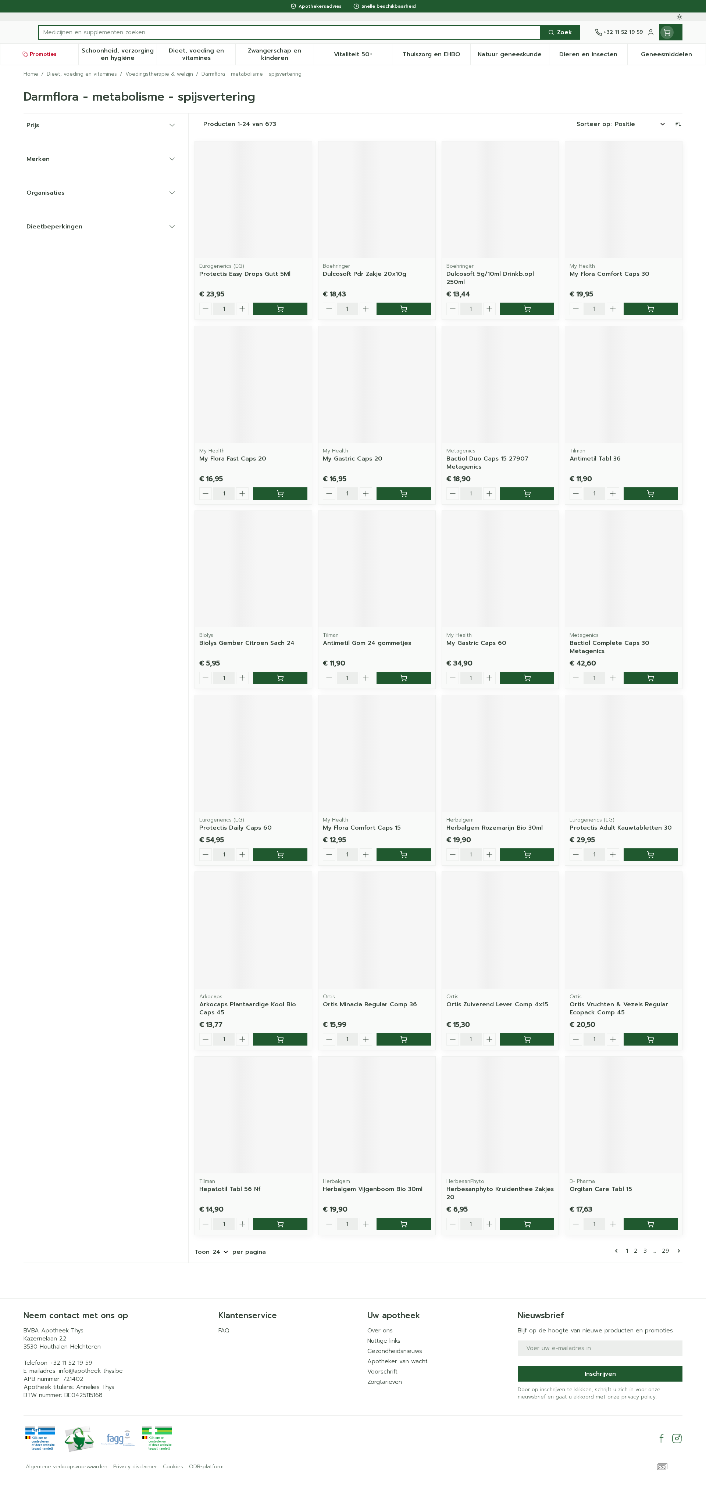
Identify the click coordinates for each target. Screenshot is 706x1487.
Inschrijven (600, 1373)
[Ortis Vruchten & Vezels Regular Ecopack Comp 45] (623, 930)
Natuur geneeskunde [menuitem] (513, 56)
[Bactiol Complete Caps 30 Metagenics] (623, 569)
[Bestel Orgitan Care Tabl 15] (651, 1224)
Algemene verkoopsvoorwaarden (66, 1466)
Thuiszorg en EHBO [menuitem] (436, 56)
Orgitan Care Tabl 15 (601, 1189)
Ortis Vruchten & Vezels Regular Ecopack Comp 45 (619, 1008)
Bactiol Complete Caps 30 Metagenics (609, 647)
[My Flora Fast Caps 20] (253, 384)
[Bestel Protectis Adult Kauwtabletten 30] (651, 854)
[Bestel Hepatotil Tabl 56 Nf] (280, 1224)
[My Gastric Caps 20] (376, 384)
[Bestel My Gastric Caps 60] (527, 678)
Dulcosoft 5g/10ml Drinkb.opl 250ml (490, 278)
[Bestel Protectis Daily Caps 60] (280, 854)
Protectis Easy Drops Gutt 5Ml (244, 274)
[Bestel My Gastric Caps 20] (404, 493)
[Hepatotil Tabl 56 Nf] (253, 1115)
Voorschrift (382, 1372)
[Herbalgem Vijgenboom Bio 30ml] (376, 1115)
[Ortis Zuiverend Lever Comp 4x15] (500, 930)
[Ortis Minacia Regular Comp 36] (376, 930)
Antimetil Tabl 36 (595, 458)
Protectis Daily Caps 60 (235, 827)
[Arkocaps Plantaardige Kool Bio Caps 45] (253, 930)
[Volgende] (677, 1250)
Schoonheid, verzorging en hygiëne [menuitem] (119, 54)
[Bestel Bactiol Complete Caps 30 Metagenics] (651, 678)
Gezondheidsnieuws (394, 1351)
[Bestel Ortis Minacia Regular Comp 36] (404, 1039)
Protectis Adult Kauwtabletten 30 (621, 827)
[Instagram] (676, 1438)
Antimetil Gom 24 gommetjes (367, 643)
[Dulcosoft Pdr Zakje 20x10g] (376, 199)
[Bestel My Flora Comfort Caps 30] (651, 309)
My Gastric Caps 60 (476, 643)
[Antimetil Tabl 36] (623, 384)
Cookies (173, 1466)
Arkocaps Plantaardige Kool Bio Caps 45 (247, 1008)
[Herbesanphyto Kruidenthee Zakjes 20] (500, 1115)
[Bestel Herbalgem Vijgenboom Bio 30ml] (404, 1224)
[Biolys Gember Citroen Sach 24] (253, 569)
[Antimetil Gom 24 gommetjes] (376, 569)
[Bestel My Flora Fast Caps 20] (280, 493)
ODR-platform (206, 1466)
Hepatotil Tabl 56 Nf (230, 1189)
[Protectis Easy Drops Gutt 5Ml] (253, 199)
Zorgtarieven (384, 1382)
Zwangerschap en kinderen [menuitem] (281, 54)
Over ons (380, 1331)
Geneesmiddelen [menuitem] (673, 56)
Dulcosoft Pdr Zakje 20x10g (364, 274)
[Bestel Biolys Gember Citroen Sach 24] (280, 678)
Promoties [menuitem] (43, 54)
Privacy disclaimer (135, 1466)
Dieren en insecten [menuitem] (593, 56)
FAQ (223, 1331)
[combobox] (289, 32)
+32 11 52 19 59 (71, 1362)
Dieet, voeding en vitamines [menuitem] (202, 54)
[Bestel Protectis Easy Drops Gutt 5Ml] (280, 309)
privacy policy (638, 1397)
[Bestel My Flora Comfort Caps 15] (404, 854)
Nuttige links (383, 1341)
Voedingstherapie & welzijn (159, 74)
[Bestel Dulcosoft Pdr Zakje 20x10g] (404, 309)
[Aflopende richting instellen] (678, 124)
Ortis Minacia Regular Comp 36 (370, 1004)
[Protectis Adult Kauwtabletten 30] (623, 753)
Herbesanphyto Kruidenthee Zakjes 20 (500, 1193)
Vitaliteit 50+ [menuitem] (363, 56)
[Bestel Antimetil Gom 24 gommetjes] (404, 678)
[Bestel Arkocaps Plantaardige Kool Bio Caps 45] (280, 1039)
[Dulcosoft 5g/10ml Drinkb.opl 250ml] (500, 199)
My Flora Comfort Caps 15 (362, 827)
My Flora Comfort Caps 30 (609, 274)
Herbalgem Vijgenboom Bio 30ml (372, 1189)
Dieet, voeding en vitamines (82, 74)
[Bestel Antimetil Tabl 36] (651, 493)
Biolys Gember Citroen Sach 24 (247, 643)
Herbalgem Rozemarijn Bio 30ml (494, 827)
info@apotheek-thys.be (91, 1371)
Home (31, 74)
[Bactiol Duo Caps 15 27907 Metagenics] (500, 384)
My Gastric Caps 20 (352, 458)
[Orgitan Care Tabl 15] (623, 1115)
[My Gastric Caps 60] (500, 569)
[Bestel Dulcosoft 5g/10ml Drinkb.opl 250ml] (527, 309)
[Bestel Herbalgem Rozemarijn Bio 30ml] (527, 854)
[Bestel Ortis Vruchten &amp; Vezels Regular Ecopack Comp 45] (651, 1039)
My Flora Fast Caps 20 (232, 458)
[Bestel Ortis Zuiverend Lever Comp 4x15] (527, 1039)
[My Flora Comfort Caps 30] (623, 199)
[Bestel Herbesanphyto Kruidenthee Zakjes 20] (527, 1224)
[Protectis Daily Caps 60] (253, 753)
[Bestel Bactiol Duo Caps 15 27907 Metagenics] (527, 493)
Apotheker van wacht (397, 1361)
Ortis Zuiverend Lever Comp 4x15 (497, 1004)
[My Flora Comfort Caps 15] (376, 753)
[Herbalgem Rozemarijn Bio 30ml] (500, 753)
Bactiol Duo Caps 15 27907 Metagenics (487, 462)
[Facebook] (661, 1438)
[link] (618, 1250)
